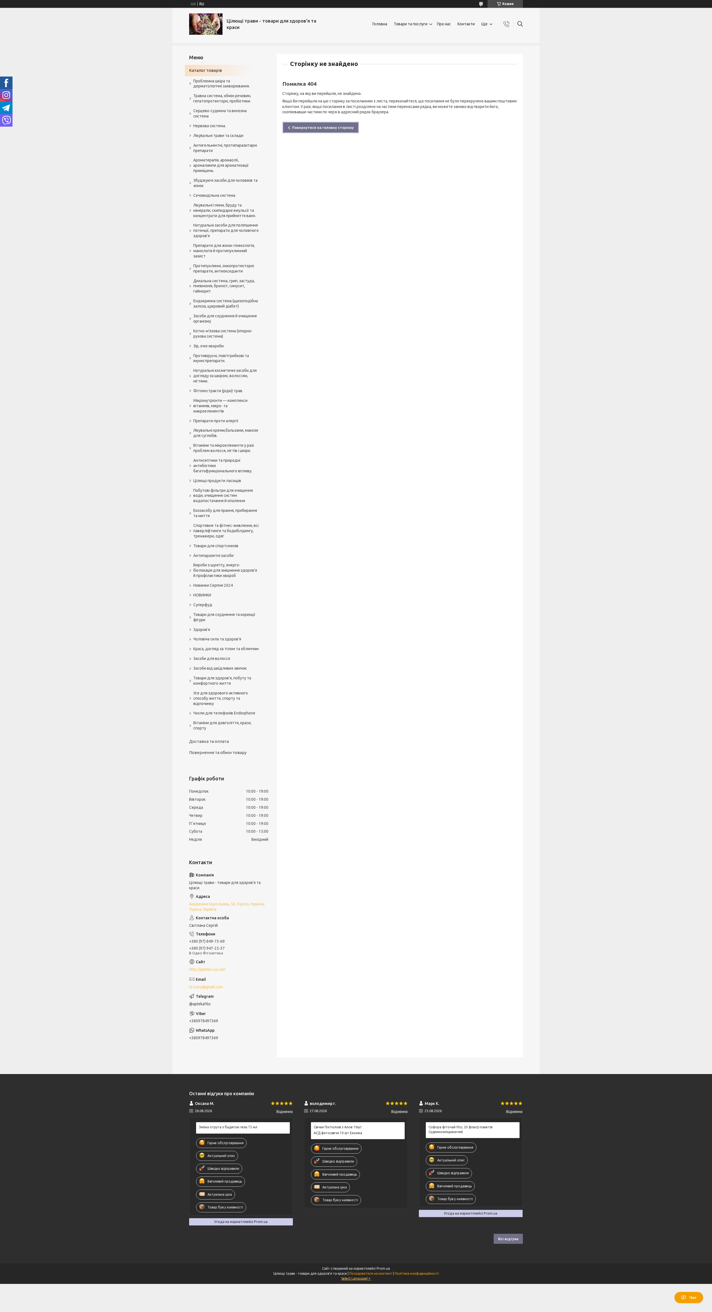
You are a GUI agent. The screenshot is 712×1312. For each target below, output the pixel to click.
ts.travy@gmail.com (206, 987)
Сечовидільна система (214, 195)
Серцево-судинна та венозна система (220, 113)
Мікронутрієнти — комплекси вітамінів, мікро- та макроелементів (220, 405)
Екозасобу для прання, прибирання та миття (225, 513)
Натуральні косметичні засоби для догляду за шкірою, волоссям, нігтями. (225, 375)
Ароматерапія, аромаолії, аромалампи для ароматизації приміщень (221, 165)
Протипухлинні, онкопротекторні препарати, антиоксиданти (223, 268)
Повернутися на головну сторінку (323, 127)
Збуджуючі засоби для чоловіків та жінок (225, 183)
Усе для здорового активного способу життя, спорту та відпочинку (220, 698)
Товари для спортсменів (215, 546)
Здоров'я (201, 629)
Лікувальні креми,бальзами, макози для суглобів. (225, 433)
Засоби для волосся (211, 658)
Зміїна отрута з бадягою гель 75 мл (228, 1127)
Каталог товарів (205, 70)
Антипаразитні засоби (213, 555)
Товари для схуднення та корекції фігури (224, 617)
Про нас (444, 24)
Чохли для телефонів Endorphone (224, 713)
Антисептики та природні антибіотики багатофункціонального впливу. (222, 465)
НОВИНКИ (202, 595)
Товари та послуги (410, 24)
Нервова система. (209, 126)
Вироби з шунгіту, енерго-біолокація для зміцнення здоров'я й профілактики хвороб (225, 570)
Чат (692, 1297)
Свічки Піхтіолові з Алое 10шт (338, 1127)
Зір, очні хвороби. (208, 346)
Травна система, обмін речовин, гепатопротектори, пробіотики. (222, 98)
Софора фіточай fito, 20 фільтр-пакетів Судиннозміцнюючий (460, 1129)
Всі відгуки (508, 1239)
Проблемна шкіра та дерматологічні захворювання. (221, 84)
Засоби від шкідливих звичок (220, 668)
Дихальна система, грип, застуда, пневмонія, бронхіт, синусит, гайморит (224, 286)
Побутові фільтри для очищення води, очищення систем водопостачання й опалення (223, 495)
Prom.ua (383, 1268)
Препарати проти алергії (215, 421)
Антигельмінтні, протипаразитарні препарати (225, 148)
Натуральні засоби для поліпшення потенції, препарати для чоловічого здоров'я (226, 230)
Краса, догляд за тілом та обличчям (226, 649)
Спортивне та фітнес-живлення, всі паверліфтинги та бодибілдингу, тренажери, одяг (226, 530)
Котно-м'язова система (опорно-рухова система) (223, 333)
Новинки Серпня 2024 (213, 585)
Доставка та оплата (209, 741)
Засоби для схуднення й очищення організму (225, 318)
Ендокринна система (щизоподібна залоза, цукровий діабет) (225, 303)
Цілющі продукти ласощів (217, 480)
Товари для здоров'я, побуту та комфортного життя (222, 681)
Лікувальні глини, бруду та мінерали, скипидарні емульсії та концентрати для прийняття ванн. (224, 210)
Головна (379, 24)
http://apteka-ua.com (207, 969)
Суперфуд (202, 605)
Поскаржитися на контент (370, 1273)
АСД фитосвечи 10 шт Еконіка (338, 1133)
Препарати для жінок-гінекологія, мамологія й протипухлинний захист (224, 250)
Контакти (466, 24)
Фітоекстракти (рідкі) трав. (218, 391)
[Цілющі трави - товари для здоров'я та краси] (205, 24)
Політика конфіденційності (417, 1273)
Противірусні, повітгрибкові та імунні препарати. (221, 358)
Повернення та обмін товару (217, 752)
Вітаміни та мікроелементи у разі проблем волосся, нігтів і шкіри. (223, 448)
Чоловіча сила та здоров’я (217, 639)
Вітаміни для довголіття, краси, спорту (222, 725)
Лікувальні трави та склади (218, 135)
